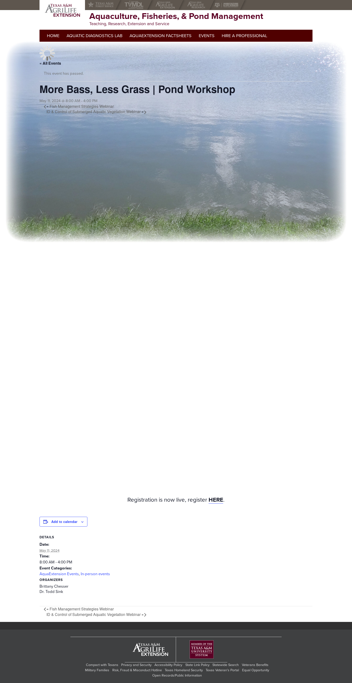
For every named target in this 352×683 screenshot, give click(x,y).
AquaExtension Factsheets (161, 35)
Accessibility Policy (168, 665)
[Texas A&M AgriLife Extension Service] (166, 5)
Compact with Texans (102, 665)
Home (53, 35)
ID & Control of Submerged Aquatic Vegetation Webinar (95, 111)
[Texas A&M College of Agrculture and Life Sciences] (228, 5)
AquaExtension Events (59, 574)
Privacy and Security (136, 665)
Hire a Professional (244, 35)
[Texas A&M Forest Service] (104, 5)
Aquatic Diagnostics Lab (94, 35)
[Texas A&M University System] (201, 649)
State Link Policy (197, 665)
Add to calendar (64, 521)
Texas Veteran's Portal (222, 670)
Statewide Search (225, 665)
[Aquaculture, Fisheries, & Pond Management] (62, 10)
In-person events (95, 574)
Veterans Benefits (255, 665)
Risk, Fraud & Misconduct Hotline (137, 670)
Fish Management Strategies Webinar (80, 106)
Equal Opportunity (255, 670)
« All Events (50, 63)
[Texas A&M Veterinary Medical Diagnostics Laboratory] (135, 5)
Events (207, 35)
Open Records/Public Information (177, 675)
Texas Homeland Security (184, 670)
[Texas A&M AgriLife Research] (197, 5)
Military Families (97, 670)
